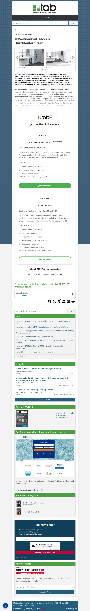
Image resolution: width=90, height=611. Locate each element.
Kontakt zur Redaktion (44, 603)
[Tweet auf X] (54, 302)
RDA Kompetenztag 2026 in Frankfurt (35, 336)
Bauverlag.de (71, 608)
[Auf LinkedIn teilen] (63, 302)
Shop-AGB (64, 603)
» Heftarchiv (61, 415)
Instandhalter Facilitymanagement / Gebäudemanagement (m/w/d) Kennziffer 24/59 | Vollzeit (42, 379)
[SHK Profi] (19, 504)
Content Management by (23, 609)
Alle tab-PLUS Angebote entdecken (45, 269)
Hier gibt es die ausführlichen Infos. (30, 490)
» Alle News (20, 356)
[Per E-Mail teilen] (68, 301)
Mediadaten (18, 603)
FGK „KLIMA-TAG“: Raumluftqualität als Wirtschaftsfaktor (42, 327)
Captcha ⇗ (54, 549)
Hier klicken (47, 546)
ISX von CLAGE (22, 74)
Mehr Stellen (45, 400)
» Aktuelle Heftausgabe (65, 413)
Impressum (29, 605)
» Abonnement (62, 417)
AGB (56, 603)
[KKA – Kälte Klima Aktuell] (19, 512)
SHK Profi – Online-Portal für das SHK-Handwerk (33, 503)
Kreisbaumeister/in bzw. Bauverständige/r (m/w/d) (38, 368)
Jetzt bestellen (45, 185)
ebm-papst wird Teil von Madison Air (34, 352)
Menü (46, 17)
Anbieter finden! (45, 592)
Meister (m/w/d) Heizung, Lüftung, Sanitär (34, 389)
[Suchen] (73, 23)
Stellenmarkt (29, 603)
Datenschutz (18, 605)
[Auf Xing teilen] (59, 302)
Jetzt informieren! (21, 557)
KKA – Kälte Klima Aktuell (31, 512)
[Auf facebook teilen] (49, 302)
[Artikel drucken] (73, 301)
